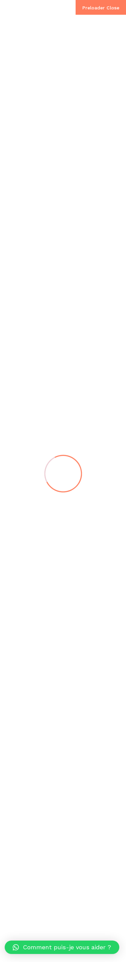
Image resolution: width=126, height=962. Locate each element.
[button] (62, 947)
